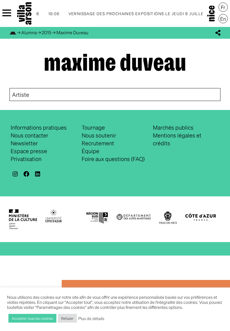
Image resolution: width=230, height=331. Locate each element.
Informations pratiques (39, 127)
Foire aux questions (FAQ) (113, 158)
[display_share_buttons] (217, 32)
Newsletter (24, 143)
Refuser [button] (67, 318)
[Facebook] (26, 174)
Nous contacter (29, 135)
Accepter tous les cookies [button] (32, 318)
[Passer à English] (223, 19)
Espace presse (29, 151)
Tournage (93, 127)
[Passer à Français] (223, 7)
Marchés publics (173, 127)
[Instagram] (15, 174)
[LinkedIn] (37, 174)
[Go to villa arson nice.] (13, 32)
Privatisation (26, 158)
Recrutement (98, 143)
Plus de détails (91, 318)
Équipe (90, 151)
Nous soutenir (99, 135)
